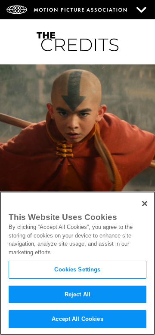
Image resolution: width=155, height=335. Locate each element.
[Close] (144, 203)
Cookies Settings (77, 269)
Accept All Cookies (77, 319)
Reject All (77, 294)
